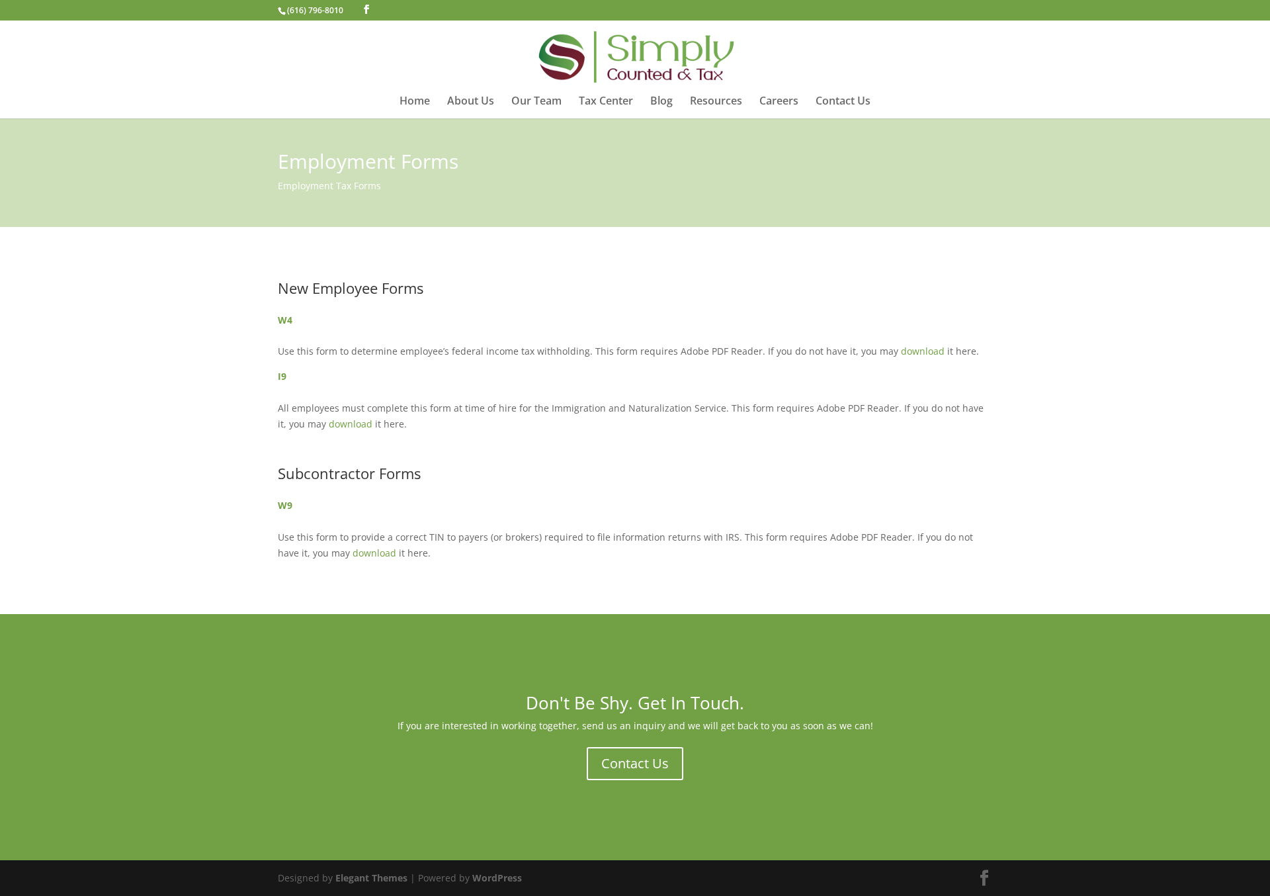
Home (415, 102)
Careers (778, 102)
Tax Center (606, 102)
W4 (285, 320)
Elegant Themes (371, 878)
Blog (661, 102)
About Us (470, 102)
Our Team (536, 102)
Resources (716, 102)
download (923, 351)
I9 (282, 376)
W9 (285, 505)
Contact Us (843, 102)
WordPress (497, 878)
